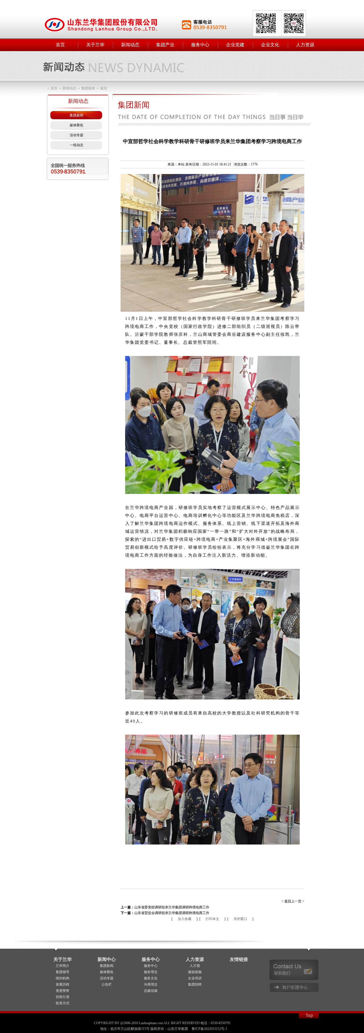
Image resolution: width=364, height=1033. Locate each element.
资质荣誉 (62, 991)
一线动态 (76, 145)
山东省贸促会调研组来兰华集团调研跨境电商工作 (171, 913)
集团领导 (62, 972)
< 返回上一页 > (293, 901)
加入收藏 (184, 919)
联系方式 (62, 1003)
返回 (103, 88)
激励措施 (195, 972)
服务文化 (151, 978)
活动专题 (76, 135)
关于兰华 (62, 959)
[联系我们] (294, 969)
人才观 (195, 966)
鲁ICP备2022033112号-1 (209, 1029)
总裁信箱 (151, 991)
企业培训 (195, 978)
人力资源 (195, 959)
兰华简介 (62, 966)
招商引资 (62, 997)
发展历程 (62, 984)
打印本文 (212, 919)
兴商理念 (151, 984)
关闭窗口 (240, 919)
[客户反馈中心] (294, 987)
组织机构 (62, 978)
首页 (54, 88)
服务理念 (151, 972)
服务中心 (151, 959)
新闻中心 (107, 959)
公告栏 (107, 984)
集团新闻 (76, 115)
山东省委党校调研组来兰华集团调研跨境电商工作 (171, 907)
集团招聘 (195, 984)
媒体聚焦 (76, 125)
